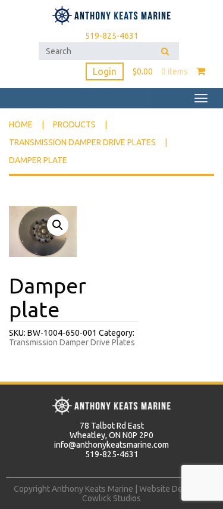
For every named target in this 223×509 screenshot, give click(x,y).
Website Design (168, 489)
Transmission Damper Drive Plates (82, 142)
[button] (57, 225)
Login (105, 71)
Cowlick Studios (111, 498)
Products (74, 124)
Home (21, 124)
